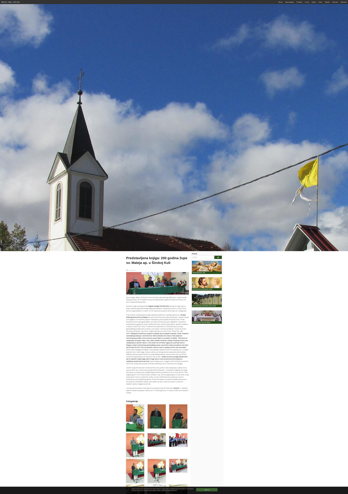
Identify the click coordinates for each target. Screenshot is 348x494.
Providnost (299, 2)
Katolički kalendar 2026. (202, 289)
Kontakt (314, 2)
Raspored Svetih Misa (201, 322)
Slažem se (207, 489)
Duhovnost (335, 2)
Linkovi (320, 2)
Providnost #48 (198, 272)
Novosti (280, 2)
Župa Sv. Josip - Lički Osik (10, 2)
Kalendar (327, 2)
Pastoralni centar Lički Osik (204, 306)
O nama (307, 2)
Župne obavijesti (289, 2)
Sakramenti (344, 2)
